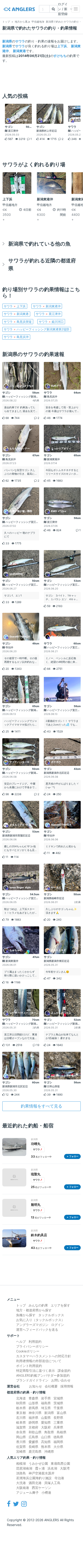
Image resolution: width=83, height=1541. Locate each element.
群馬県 (33, 1408)
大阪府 (46, 1427)
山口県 (46, 1437)
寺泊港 (59, 1478)
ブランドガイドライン (32, 1380)
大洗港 (21, 1483)
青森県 (33, 1398)
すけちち (59, 56)
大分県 (58, 1447)
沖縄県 (49, 1451)
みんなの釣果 (38, 1305)
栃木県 (21, 1408)
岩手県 (46, 1398)
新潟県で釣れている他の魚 (39, 243)
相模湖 (21, 1463)
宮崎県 (21, 1451)
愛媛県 (33, 1442)
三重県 (58, 1422)
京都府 (33, 1427)
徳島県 (58, 1437)
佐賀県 (21, 1447)
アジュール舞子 (27, 1492)
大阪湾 (65, 1468)
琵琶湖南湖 (24, 1468)
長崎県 (33, 1447)
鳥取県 (49, 1432)
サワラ (20, 41)
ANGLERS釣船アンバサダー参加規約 (43, 1375)
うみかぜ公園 (38, 1463)
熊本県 (46, 1447)
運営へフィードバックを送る (37, 1329)
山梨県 (46, 1417)
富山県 (61, 1413)
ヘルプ (21, 1341)
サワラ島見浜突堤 (18, 321)
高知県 (46, 1442)
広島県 (33, 1437)
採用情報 (66, 1386)
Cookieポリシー (27, 1351)
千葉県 (58, 1408)
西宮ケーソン (41, 1488)
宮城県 (58, 1398)
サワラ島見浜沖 (16, 337)
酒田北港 (35, 1483)
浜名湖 (52, 1468)
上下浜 (62, 46)
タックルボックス (51, 1315)
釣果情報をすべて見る (41, 1106)
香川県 (21, 1442)
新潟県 (7, 41)
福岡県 (58, 1442)
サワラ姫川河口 (51, 321)
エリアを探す (60, 1305)
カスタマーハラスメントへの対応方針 (43, 1356)
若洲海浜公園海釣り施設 (34, 1478)
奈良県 (21, 1432)
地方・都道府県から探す (34, 1310)
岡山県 (21, 1437)
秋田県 (21, 1403)
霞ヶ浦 (40, 1468)
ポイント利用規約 (29, 1366)
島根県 (61, 1432)
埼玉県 (46, 1408)
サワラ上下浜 (15, 306)
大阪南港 (22, 1488)
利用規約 (35, 1341)
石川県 (21, 1417)
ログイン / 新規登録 (63, 9)
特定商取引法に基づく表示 (35, 1370)
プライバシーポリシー (32, 1346)
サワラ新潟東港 (16, 314)
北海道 (21, 1398)
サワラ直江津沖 (48, 314)
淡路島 (21, 1473)
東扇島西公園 (60, 1463)
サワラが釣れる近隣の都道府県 (42, 264)
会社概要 (51, 1386)
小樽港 (46, 1492)
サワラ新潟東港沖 (47, 306)
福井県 (33, 1417)
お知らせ (35, 1386)
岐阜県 (21, 1422)
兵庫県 (58, 1427)
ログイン (57, 1325)
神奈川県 (35, 1413)
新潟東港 (19, 51)
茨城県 (58, 1403)
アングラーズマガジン (32, 1325)
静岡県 (33, 1422)
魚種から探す (26, 1315)
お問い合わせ (61, 1380)
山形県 (33, 1403)
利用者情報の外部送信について (38, 1361)
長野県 (58, 1417)
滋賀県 (21, 1427)
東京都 (21, 1413)
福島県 (46, 1403)
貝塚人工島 (52, 1483)
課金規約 (64, 1370)
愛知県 (46, 1422)
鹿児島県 (35, 1451)
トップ (21, 1305)
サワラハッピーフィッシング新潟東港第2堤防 (36, 329)
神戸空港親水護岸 (41, 1473)
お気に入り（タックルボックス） (40, 1320)
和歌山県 (35, 1432)
